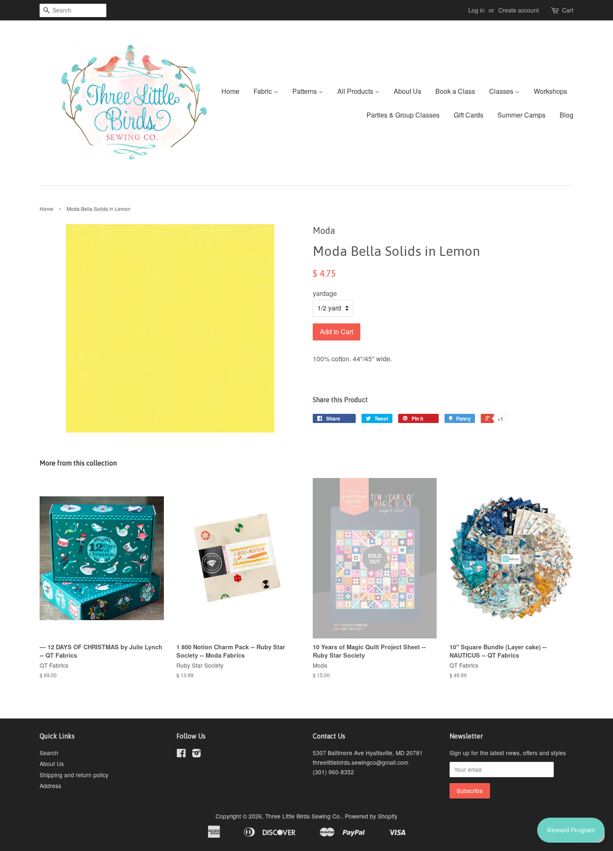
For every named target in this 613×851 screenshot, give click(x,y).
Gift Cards (468, 115)
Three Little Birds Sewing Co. (303, 816)
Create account (518, 10)
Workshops (550, 91)
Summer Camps (521, 115)
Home (230, 91)
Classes (502, 91)
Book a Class (455, 91)
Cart (567, 10)
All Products (356, 91)
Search (49, 752)
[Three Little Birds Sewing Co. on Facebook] (181, 754)
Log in (476, 10)
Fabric (264, 91)
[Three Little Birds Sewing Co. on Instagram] (196, 754)
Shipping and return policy (74, 775)
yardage (325, 293)
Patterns (305, 91)
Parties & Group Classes (403, 115)
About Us (407, 91)
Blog (566, 115)
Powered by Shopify (371, 816)
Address (50, 785)
